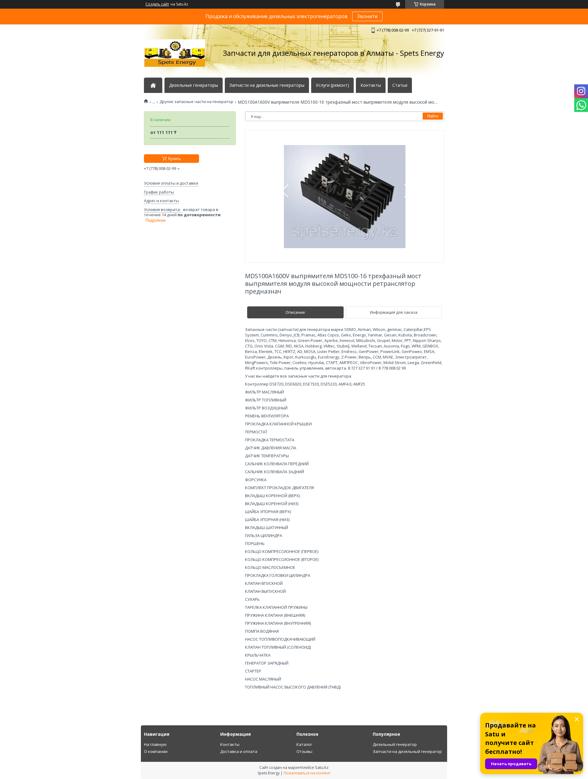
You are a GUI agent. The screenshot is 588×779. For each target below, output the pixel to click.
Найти (432, 116)
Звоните (367, 16)
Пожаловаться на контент (307, 773)
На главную (155, 744)
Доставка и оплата (238, 751)
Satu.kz (322, 767)
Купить (174, 158)
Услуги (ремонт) (332, 85)
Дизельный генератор (395, 744)
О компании (156, 751)
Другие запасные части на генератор (196, 101)
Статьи (399, 85)
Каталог (304, 744)
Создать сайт (157, 4)
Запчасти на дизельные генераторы (266, 85)
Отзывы (304, 751)
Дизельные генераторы (193, 85)
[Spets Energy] (174, 53)
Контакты (370, 85)
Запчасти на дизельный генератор (407, 751)
